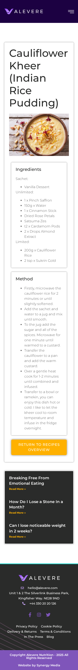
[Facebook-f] (29, 614)
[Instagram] (39, 614)
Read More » (17, 489)
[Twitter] (48, 614)
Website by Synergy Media (39, 665)
